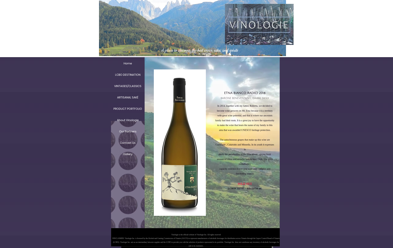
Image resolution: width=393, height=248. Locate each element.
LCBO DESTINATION (127, 75)
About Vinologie (128, 120)
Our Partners (127, 131)
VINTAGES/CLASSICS (127, 86)
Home (128, 63)
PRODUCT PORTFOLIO (127, 109)
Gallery (127, 154)
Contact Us (128, 143)
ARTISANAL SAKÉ (127, 97)
